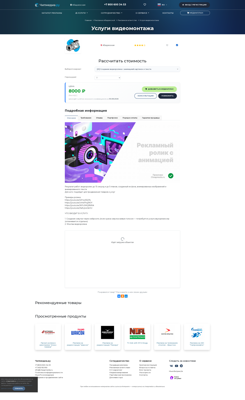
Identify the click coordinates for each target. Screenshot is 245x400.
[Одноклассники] (122, 296)
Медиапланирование (118, 372)
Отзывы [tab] (99, 118)
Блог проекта (145, 370)
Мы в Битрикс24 (176, 371)
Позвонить (168, 96)
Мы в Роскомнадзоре (44, 375)
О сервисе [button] (142, 13)
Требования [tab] (86, 118)
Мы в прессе (145, 372)
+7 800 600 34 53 (115, 4)
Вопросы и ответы (147, 367)
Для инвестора (116, 377)
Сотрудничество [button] (111, 13)
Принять (19, 388)
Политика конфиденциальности (49, 372)
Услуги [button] (81, 13)
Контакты (168, 13)
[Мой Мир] (126, 296)
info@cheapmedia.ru (44, 370)
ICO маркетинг (115, 370)
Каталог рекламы (52, 13)
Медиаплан (196, 13)
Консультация (146, 96)
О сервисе (145, 361)
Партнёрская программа (120, 375)
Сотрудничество (119, 361)
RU (163, 5)
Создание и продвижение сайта (49, 377)
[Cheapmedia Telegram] (181, 366)
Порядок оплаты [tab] (130, 118)
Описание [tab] (71, 118)
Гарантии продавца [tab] (151, 118)
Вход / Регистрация (196, 5)
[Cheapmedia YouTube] (176, 366)
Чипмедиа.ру (43, 361)
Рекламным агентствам (119, 367)
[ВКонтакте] (118, 296)
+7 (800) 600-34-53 (43, 365)
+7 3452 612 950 (41, 367)
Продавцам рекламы (118, 365)
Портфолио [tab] (112, 118)
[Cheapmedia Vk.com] (171, 366)
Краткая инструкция (148, 365)
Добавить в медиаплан (161, 89)
